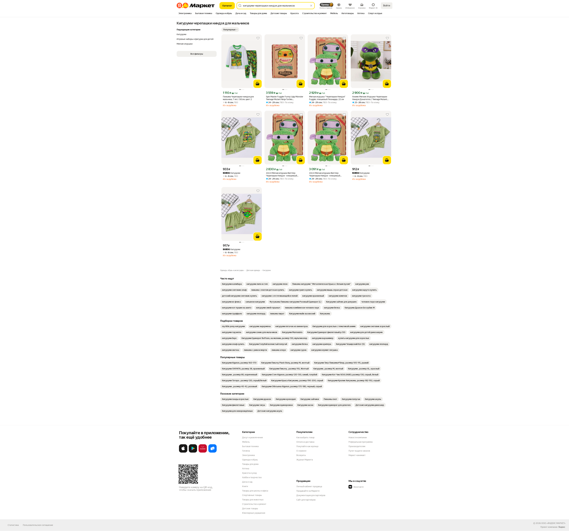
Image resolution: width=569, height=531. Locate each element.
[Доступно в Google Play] (193, 452)
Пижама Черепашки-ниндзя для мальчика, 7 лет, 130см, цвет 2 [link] (238, 97)
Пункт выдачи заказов (359, 451)
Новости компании (358, 437)
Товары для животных (252, 499)
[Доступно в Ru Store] (212, 452)
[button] (230, 29)
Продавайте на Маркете (308, 491)
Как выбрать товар (305, 437)
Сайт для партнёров (306, 500)
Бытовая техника (250, 446)
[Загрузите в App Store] (183, 452)
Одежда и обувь (250, 459)
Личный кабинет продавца (309, 486)
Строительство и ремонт (254, 504)
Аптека (245, 468)
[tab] (185, 13)
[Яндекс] (561, 527)
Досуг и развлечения (252, 437)
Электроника (248, 455)
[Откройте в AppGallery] (203, 452)
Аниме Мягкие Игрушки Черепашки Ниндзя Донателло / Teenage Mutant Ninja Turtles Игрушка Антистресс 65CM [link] (369, 98)
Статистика (13, 525)
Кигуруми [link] (231, 173)
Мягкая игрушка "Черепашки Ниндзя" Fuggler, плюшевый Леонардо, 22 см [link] (327, 97)
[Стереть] (311, 6)
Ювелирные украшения (253, 513)
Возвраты (301, 455)
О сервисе (301, 451)
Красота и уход (249, 473)
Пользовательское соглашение (38, 525)
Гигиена (246, 451)
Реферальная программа (361, 442)
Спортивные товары (252, 495)
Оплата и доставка (305, 442)
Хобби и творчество (252, 477)
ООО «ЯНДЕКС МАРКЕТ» (553, 523)
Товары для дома (250, 464)
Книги (245, 486)
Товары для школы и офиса (255, 491)
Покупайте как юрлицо (307, 446)
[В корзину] (257, 83)
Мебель (246, 442)
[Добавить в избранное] (258, 38)
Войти (386, 5)
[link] (232, 284)
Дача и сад (247, 482)
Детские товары (250, 508)
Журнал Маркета (304, 459)
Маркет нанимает (357, 455)
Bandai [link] (226, 173)
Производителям (357, 446)
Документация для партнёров (310, 495)
